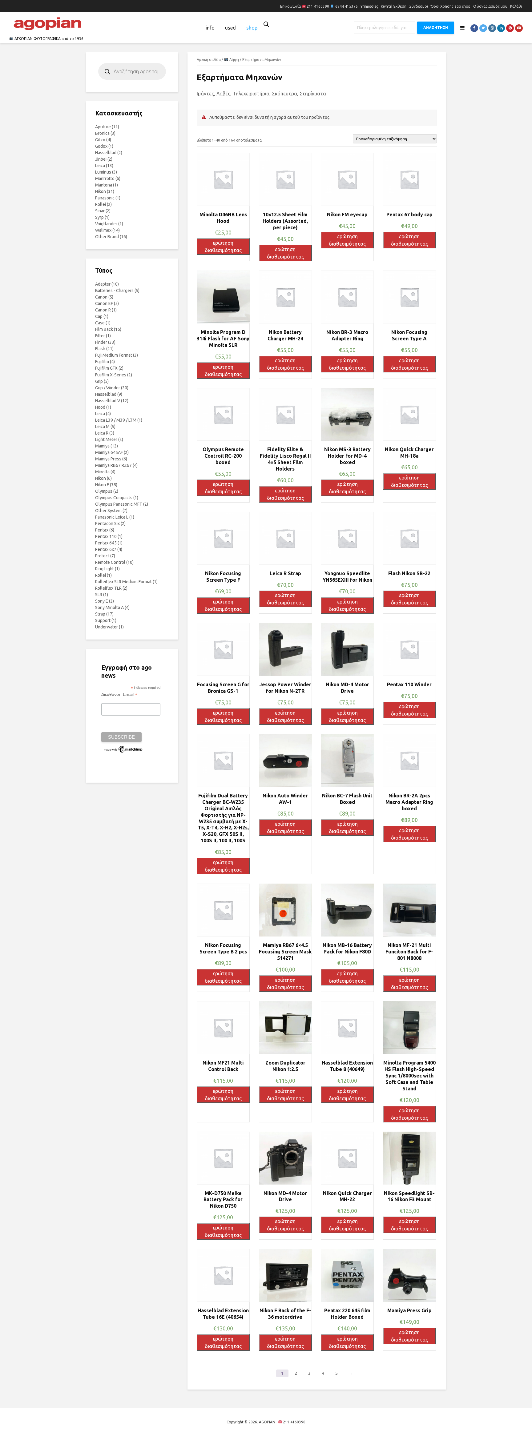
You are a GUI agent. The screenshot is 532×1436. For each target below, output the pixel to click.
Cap (99, 316)
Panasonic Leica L (111, 517)
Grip (99, 381)
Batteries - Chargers (114, 290)
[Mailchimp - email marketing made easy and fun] (123, 749)
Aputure (103, 126)
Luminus (103, 172)
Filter (100, 335)
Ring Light (104, 568)
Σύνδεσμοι (418, 6)
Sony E (101, 601)
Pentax (101, 529)
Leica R (101, 433)
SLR (98, 594)
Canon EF (104, 303)
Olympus (103, 491)
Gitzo (100, 139)
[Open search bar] (266, 24)
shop (251, 27)
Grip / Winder (107, 387)
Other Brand (107, 236)
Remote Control (110, 562)
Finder (101, 342)
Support (103, 620)
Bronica (102, 133)
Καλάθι (516, 6)
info (210, 27)
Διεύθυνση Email (119, 694)
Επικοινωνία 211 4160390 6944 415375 (319, 6)
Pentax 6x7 (105, 549)
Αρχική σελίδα (209, 60)
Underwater (106, 626)
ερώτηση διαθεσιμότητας (223, 246)
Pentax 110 (106, 536)
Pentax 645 (106, 542)
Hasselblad (105, 152)
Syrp (99, 217)
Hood (100, 407)
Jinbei (101, 159)
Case (100, 322)
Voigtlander (106, 223)
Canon (101, 297)
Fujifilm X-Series (110, 374)
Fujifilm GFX (106, 368)
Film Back (104, 329)
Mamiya (102, 445)
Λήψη (233, 60)
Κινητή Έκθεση (393, 6)
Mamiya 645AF (109, 452)
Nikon (100, 191)
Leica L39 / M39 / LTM (115, 420)
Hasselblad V (107, 400)
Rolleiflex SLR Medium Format (123, 581)
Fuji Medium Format (113, 355)
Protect (102, 555)
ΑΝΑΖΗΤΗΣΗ (435, 28)
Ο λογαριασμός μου (490, 6)
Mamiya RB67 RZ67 (113, 465)
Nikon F (102, 484)
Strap (100, 614)
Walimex (103, 230)
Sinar (100, 210)
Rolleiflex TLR (108, 588)
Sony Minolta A (109, 607)
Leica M (102, 426)
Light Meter (106, 439)
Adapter (103, 284)
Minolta (102, 471)
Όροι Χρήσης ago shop (450, 6)
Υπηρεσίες (369, 6)
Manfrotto (105, 178)
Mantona (103, 185)
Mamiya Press (108, 458)
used (230, 27)
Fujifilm (102, 361)
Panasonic (105, 197)
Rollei (100, 204)
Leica (100, 165)
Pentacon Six (107, 523)
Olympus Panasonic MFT (118, 504)
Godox (101, 146)
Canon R (103, 309)
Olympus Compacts (113, 497)
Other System (108, 510)
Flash (100, 348)
